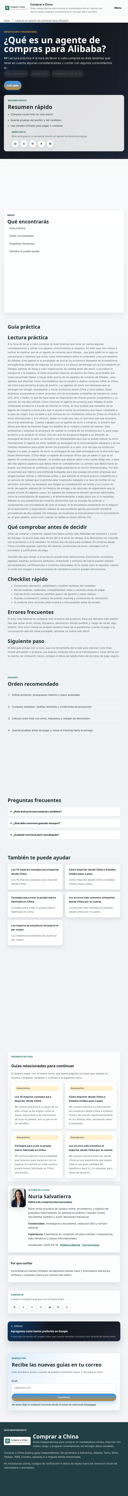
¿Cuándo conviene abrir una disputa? (36, 834)
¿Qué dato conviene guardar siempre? (36, 823)
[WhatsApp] (40, 1307)
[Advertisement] (64, 183)
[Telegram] (49, 1307)
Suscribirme (64, 1397)
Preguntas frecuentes (21, 243)
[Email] (58, 1307)
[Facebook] (23, 1307)
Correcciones (90, 1244)
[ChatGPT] (15, 143)
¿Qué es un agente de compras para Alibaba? (42, 20)
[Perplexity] (23, 143)
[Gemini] (41, 143)
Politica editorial (70, 1244)
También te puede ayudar (24, 251)
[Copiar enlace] (66, 1307)
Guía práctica (17, 228)
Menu (117, 7)
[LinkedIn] (31, 1307)
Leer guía (12, 85)
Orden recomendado (21, 235)
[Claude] (50, 143)
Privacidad (90, 1404)
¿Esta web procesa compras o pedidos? (37, 811)
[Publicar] (14, 1307)
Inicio (7, 20)
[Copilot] (32, 143)
